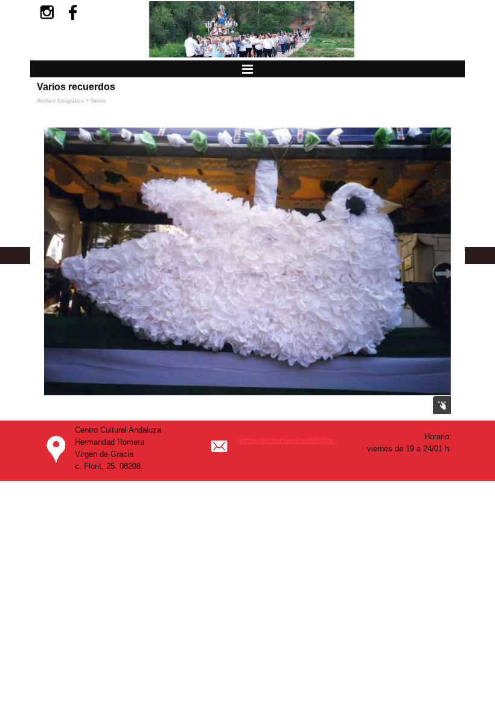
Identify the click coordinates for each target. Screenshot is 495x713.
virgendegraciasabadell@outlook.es (301, 440)
